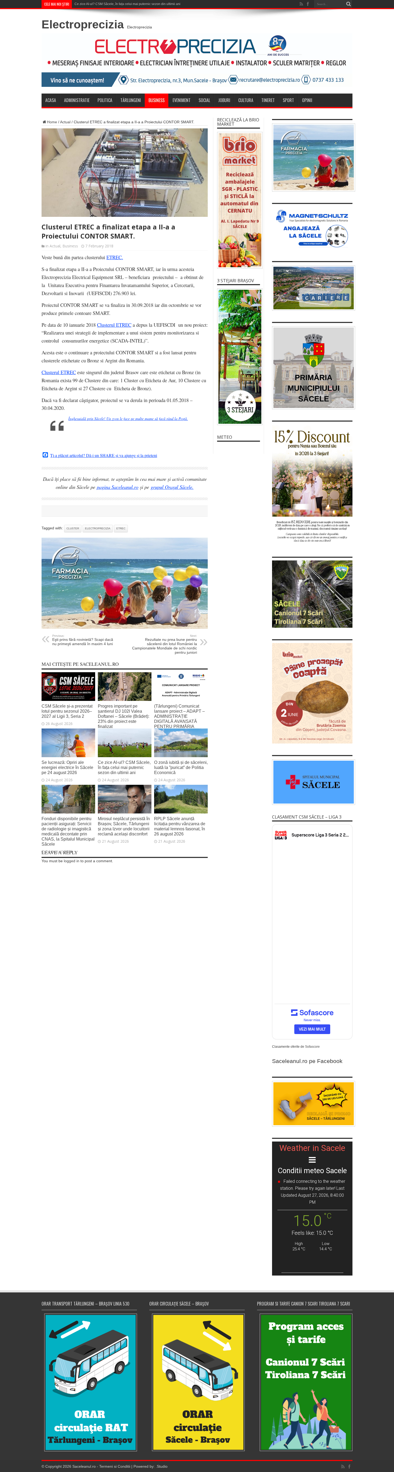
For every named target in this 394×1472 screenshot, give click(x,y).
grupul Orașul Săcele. (172, 487)
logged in (71, 861)
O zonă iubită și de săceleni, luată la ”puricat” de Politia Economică (181, 767)
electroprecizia (97, 528)
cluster (72, 528)
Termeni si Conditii (114, 1466)
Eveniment (182, 100)
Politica (105, 100)
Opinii (307, 100)
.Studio (162, 1466)
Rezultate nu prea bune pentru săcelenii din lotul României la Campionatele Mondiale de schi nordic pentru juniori (164, 644)
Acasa (50, 100)
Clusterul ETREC (59, 372)
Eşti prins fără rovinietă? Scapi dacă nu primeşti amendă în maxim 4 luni (82, 640)
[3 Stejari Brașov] (238, 356)
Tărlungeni (130, 100)
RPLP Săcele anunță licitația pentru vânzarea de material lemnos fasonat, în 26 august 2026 (179, 826)
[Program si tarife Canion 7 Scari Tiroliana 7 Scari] (305, 1382)
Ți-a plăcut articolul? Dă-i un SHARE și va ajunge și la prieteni (103, 455)
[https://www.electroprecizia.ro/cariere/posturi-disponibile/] (312, 288)
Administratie (77, 100)
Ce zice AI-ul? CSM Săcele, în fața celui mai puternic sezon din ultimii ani (127, 4)
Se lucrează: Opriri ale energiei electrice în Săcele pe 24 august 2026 (67, 767)
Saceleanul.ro (84, 1466)
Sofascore (312, 1047)
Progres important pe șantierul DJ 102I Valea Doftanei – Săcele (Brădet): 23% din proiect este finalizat (123, 716)
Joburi (224, 100)
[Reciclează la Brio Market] (238, 200)
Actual (65, 122)
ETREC (120, 528)
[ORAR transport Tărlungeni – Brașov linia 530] (89, 1382)
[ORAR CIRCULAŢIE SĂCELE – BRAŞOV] (197, 1382)
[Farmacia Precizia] (125, 627)
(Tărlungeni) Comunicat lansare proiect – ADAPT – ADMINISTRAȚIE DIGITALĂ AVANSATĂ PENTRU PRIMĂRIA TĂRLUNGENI (179, 719)
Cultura (245, 100)
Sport (288, 100)
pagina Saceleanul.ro (117, 487)
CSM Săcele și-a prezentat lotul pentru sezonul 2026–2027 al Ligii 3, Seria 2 (67, 711)
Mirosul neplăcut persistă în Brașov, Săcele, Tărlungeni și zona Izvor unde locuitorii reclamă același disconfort (124, 826)
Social (204, 100)
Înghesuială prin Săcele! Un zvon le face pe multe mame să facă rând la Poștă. (128, 418)
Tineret (268, 100)
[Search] (348, 4)
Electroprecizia (83, 24)
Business (156, 100)
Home (52, 122)
